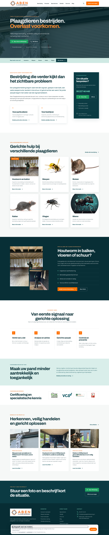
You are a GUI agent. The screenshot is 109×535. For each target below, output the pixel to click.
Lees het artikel (16, 468)
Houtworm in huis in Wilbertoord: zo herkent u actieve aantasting (53, 454)
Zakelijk (62, 3)
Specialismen (54, 3)
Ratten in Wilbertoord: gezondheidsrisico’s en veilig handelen (83, 454)
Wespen (33, 60)
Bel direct (35, 41)
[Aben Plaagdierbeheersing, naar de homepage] (19, 3)
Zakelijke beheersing (45, 521)
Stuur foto (83, 96)
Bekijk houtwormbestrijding (66, 289)
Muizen (40, 60)
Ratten (46, 60)
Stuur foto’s (83, 289)
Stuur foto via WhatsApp (20, 41)
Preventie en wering (45, 519)
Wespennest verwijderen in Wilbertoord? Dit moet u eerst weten (22, 454)
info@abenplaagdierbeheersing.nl (87, 514)
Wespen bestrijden (45, 514)
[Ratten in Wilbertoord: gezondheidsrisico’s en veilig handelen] (85, 438)
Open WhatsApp (93, 489)
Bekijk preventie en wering (63, 375)
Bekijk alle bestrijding (91, 152)
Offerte (93, 96)
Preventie (46, 3)
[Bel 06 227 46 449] (83, 3)
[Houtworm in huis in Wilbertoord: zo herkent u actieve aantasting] (54, 438)
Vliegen (52, 60)
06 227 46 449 (83, 91)
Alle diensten (61, 60)
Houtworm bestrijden (45, 512)
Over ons (68, 3)
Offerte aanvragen (92, 3)
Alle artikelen (93, 424)
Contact (62, 521)
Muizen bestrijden (45, 516)
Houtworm (26, 60)
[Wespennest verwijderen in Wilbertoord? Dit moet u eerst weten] (24, 438)
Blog (73, 3)
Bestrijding (40, 3)
